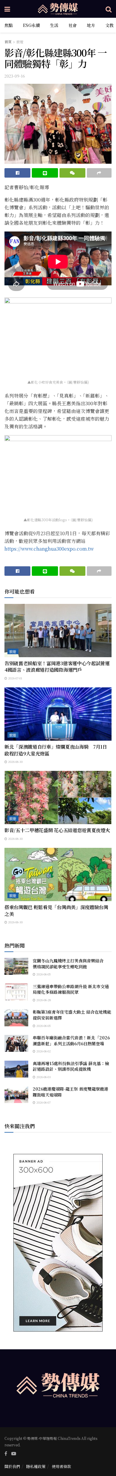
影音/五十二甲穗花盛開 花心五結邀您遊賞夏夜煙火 (57, 830)
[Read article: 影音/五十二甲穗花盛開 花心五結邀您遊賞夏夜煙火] (58, 797)
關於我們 (12, 1466)
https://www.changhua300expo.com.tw (49, 548)
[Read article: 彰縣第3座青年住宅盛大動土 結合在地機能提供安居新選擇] (16, 1017)
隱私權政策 (36, 1466)
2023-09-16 (14, 76)
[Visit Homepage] (58, 9)
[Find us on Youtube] (13, 1453)
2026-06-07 (43, 1102)
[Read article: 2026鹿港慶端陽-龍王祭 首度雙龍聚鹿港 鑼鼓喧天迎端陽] (16, 1094)
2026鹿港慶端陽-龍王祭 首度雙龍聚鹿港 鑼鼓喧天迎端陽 (70, 1092)
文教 (109, 25)
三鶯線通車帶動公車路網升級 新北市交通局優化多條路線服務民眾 (71, 989)
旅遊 (19, 41)
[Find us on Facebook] (5, 1453)
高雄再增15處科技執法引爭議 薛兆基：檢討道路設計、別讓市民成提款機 (71, 1066)
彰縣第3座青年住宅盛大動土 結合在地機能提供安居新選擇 (72, 1015)
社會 (72, 25)
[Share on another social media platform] (99, 173)
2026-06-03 (43, 1077)
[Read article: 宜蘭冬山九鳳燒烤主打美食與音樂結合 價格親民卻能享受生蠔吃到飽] (16, 966)
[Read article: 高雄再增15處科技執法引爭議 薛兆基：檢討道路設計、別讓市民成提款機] (16, 1069)
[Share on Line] (45, 173)
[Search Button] (109, 9)
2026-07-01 (14, 678)
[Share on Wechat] (72, 173)
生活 (54, 25)
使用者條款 (61, 1466)
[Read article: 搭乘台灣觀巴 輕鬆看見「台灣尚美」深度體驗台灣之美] (58, 874)
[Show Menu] (7, 9)
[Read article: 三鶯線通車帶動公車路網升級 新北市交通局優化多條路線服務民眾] (16, 992)
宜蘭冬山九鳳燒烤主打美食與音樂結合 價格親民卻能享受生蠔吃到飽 (70, 963)
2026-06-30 (15, 761)
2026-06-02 (43, 1051)
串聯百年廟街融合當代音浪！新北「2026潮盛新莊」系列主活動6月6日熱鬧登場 (71, 1040)
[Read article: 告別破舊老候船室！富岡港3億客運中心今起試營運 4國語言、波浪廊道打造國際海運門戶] (58, 630)
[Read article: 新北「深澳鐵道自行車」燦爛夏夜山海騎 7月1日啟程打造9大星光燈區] (58, 714)
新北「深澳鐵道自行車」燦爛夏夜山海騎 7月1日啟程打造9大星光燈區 (55, 750)
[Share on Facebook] (17, 173)
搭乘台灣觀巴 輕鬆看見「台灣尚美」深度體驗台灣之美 (56, 910)
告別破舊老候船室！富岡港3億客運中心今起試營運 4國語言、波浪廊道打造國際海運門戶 (57, 666)
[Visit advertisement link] (58, 1243)
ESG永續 (31, 25)
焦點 (8, 25)
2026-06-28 (43, 1000)
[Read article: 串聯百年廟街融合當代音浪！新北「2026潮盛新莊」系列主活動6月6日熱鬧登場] (16, 1043)
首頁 (8, 41)
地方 (91, 25)
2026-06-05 (43, 974)
